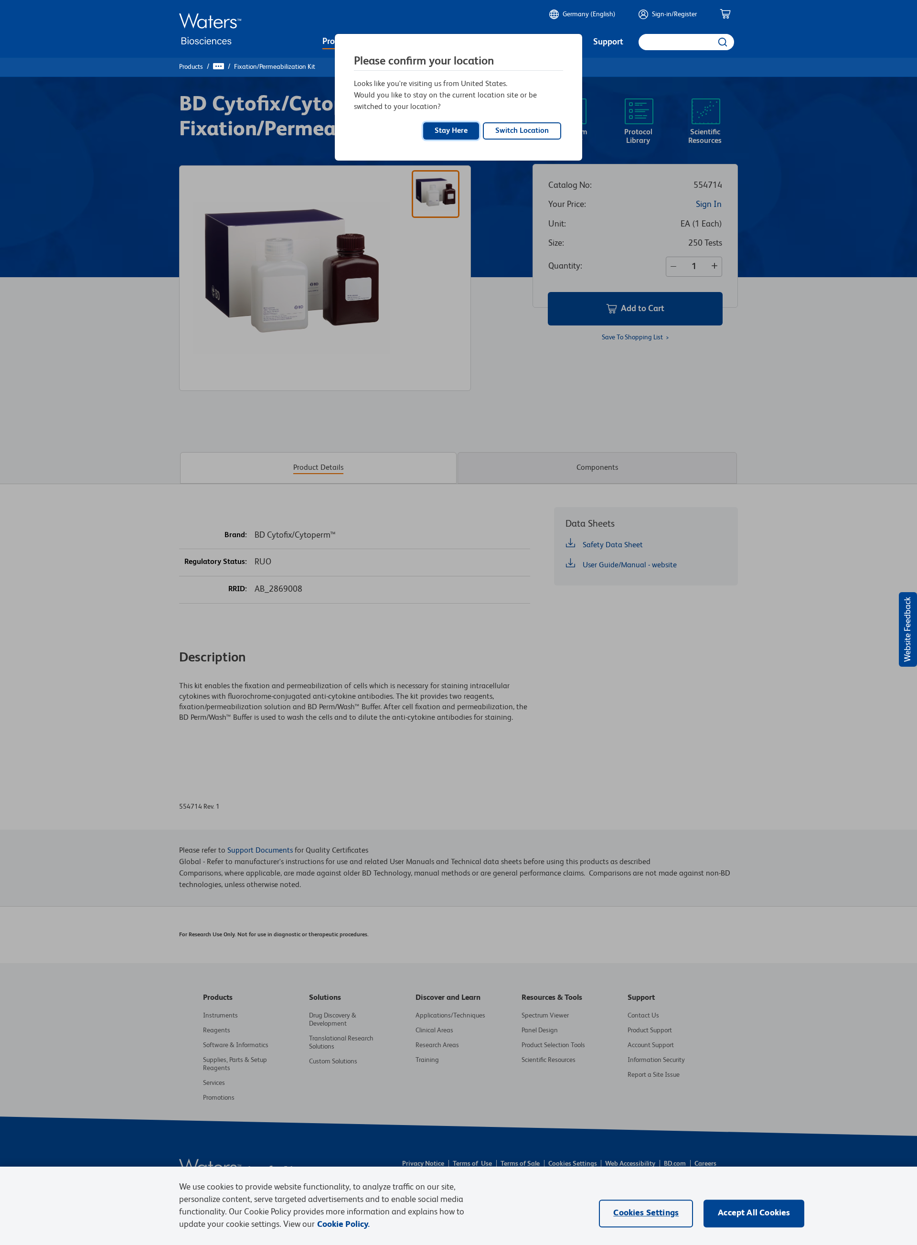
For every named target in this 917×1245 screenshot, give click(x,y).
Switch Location (522, 131)
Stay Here (451, 131)
